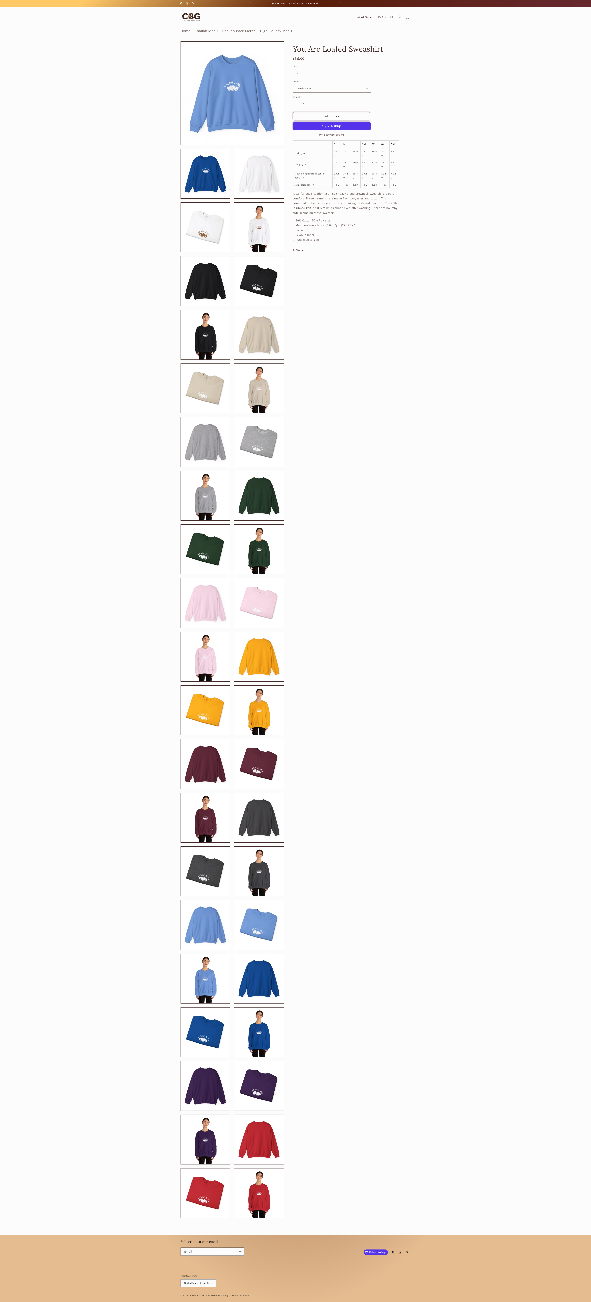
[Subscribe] (240, 1251)
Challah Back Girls (198, 1295)
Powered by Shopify (218, 1295)
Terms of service (240, 1295)
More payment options (331, 134)
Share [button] (299, 250)
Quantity (298, 96)
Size (295, 65)
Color (296, 81)
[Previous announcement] (250, 3)
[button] (392, 17)
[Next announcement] (340, 3)
